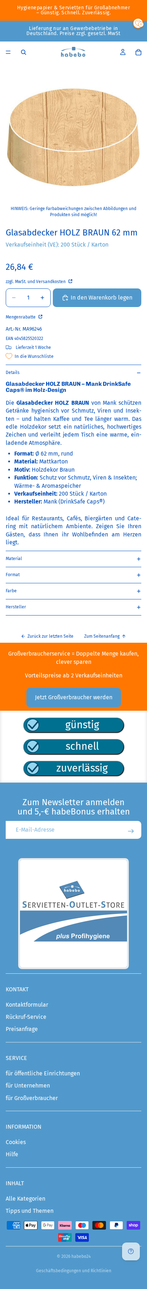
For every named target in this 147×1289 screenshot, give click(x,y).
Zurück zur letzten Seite (50, 636)
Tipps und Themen (30, 1210)
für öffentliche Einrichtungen (43, 1073)
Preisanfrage (22, 1029)
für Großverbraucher (32, 1098)
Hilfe (12, 1154)
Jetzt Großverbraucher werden (73, 697)
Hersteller (16, 606)
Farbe (11, 590)
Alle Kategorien (25, 1198)
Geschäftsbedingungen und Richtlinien (73, 1270)
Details (13, 372)
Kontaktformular (27, 1004)
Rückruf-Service (26, 1016)
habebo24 (81, 1256)
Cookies (16, 1142)
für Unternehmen (28, 1085)
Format (13, 574)
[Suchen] (23, 52)
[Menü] (8, 52)
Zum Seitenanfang (102, 636)
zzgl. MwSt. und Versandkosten (36, 281)
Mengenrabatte (21, 317)
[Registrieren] (130, 831)
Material (14, 558)
